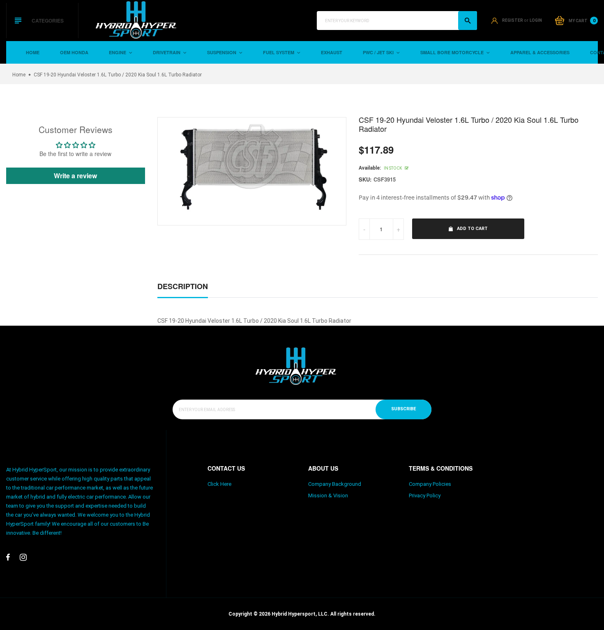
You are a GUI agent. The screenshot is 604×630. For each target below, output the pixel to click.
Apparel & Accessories (539, 52)
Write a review (75, 175)
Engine (118, 52)
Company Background (334, 484)
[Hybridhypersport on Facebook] (8, 557)
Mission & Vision (328, 495)
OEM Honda (74, 52)
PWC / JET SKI (379, 52)
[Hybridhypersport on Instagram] (23, 557)
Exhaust (331, 52)
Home (32, 52)
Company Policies (430, 484)
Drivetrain (167, 52)
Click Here (219, 484)
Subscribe (403, 409)
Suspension (222, 52)
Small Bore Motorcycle (452, 52)
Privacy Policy (424, 495)
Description (182, 286)
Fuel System (279, 52)
